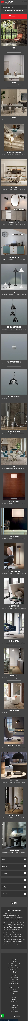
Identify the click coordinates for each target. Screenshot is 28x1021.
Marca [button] (3, 859)
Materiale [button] (4, 873)
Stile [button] (3, 880)
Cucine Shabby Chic (14, 983)
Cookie (6, 1020)
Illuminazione (16, 6)
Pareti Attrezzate (14, 991)
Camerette (14, 999)
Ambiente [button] (4, 866)
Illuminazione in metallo (8, 7)
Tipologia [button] (4, 887)
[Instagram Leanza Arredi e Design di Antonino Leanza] (15, 971)
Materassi (14, 1009)
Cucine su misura (14, 981)
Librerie (14, 989)
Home (3, 6)
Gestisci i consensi (14, 1020)
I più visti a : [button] (5, 894)
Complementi (14, 1007)
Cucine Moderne (14, 977)
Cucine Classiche (14, 979)
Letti (14, 995)
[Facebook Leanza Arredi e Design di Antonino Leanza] (12, 971)
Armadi (14, 997)
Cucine (14, 975)
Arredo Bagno (14, 1001)
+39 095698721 (15, 965)
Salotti (14, 993)
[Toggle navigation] (25, 2)
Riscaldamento (14, 1011)
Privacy (2, 1020)
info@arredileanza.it (16, 967)
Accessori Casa (9, 6)
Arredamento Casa (14, 987)
